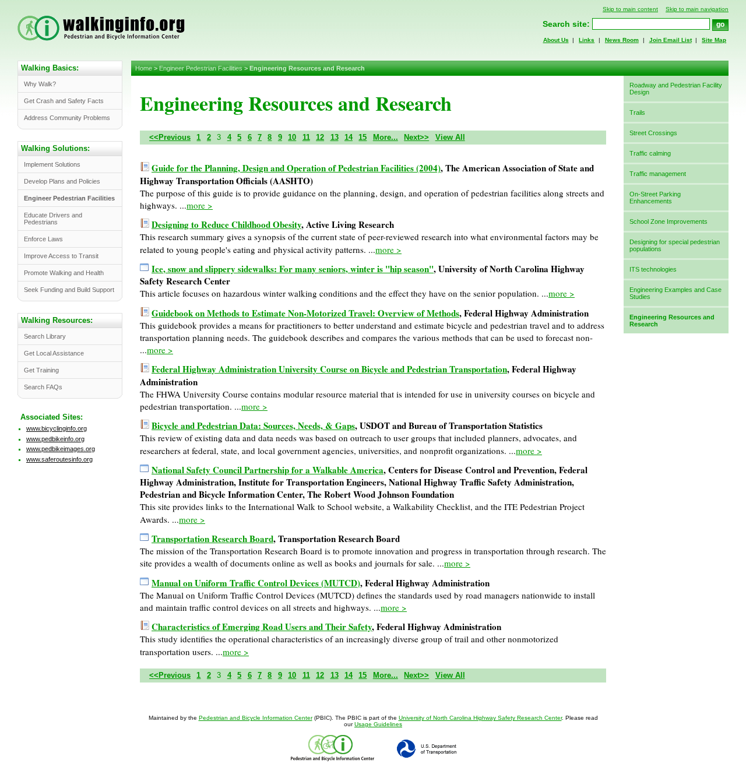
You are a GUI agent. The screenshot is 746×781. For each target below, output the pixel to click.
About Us (556, 40)
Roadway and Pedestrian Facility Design (675, 89)
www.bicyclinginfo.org (56, 428)
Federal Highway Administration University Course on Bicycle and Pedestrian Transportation (329, 369)
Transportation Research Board (212, 538)
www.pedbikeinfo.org (55, 438)
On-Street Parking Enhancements (655, 198)
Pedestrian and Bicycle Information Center (255, 718)
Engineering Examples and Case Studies (675, 293)
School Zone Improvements (668, 221)
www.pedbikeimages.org (60, 448)
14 (348, 137)
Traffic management (657, 173)
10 (292, 137)
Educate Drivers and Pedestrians (53, 219)
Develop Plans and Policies (62, 181)
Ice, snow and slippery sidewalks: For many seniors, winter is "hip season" (293, 268)
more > (199, 205)
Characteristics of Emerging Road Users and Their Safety (262, 626)
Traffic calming (650, 153)
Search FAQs (43, 387)
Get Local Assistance (54, 353)
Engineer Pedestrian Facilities (200, 68)
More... (385, 137)
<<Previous (170, 137)
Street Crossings (653, 132)
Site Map (714, 40)
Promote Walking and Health (64, 272)
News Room (622, 40)
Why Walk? (40, 83)
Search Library (45, 336)
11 (306, 137)
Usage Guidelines (378, 724)
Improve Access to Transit (61, 255)
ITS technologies (653, 269)
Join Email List (670, 40)
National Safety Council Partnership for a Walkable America (267, 469)
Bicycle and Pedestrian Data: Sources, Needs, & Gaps (253, 425)
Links (586, 40)
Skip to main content (630, 9)
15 (362, 137)
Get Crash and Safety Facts (64, 100)
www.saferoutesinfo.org (59, 459)
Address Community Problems (67, 117)
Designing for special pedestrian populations (674, 245)
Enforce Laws (43, 238)
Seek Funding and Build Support (69, 289)
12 (320, 137)
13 (334, 137)
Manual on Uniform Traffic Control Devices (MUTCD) (256, 582)
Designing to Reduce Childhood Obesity (226, 224)
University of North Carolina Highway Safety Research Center (480, 718)
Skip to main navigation (697, 9)
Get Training (41, 370)
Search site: (566, 24)
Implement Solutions (52, 164)
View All (450, 137)
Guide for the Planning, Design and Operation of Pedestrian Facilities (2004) (296, 167)
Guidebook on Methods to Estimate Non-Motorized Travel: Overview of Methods (305, 313)
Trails (637, 112)
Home (143, 68)
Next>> (416, 137)
